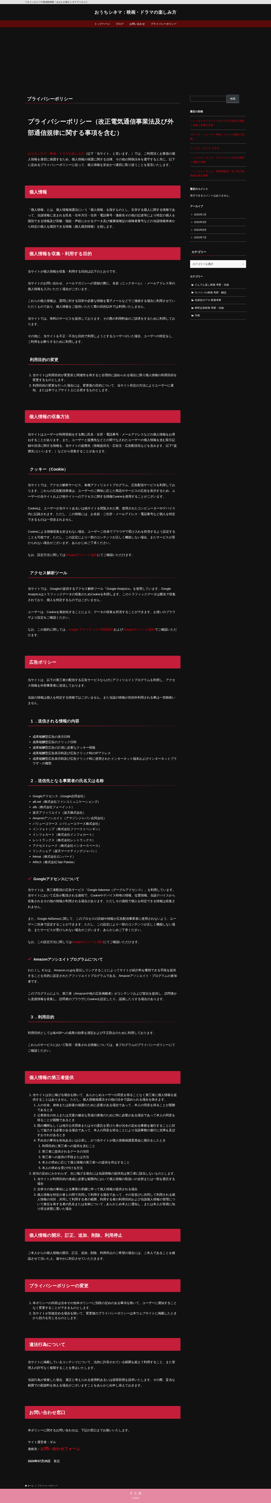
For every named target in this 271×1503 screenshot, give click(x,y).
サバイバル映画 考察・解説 (210, 292)
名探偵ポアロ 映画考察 (208, 300)
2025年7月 (200, 237)
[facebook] (131, 1493)
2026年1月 (200, 214)
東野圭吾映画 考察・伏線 (209, 307)
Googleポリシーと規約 (81, 555)
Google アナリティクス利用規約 (91, 629)
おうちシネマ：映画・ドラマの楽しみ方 (135, 12)
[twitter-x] (135, 1493)
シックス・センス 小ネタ (204, 148)
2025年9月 (200, 222)
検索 (232, 98)
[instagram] (140, 1493)
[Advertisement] (135, 55)
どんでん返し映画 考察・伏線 (212, 284)
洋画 (197, 315)
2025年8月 (200, 229)
